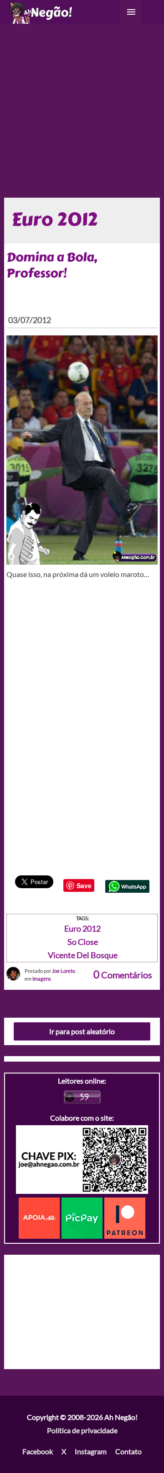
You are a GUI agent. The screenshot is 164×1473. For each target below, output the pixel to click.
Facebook (37, 1451)
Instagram (91, 1451)
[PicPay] (83, 1217)
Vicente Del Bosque (83, 955)
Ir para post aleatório (82, 1031)
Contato (128, 1451)
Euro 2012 (82, 928)
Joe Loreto (63, 971)
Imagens (41, 979)
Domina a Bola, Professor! (51, 265)
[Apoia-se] (40, 1217)
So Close (82, 942)
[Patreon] (124, 1217)
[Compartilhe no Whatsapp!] (127, 885)
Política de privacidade (82, 1430)
